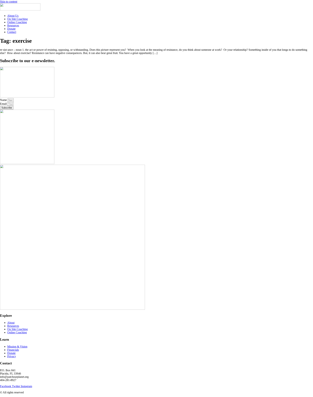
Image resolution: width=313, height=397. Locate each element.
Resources (13, 25)
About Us (12, 15)
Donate (11, 28)
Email (3, 103)
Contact (11, 32)
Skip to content (8, 1)
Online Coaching (17, 22)
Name (4, 99)
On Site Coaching (17, 18)
